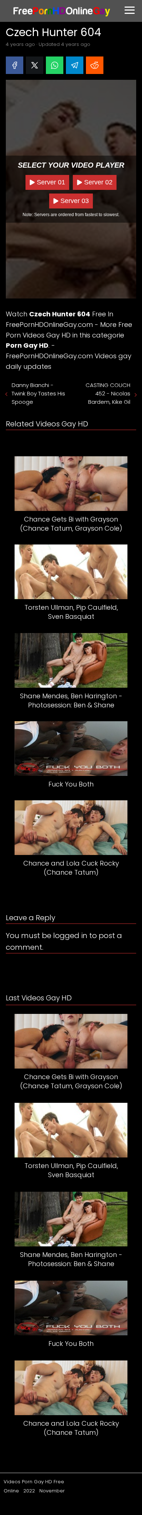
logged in (70, 935)
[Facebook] (14, 65)
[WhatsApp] (54, 65)
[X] (34, 65)
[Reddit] (94, 65)
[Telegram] (74, 65)
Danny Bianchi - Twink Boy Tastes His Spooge (38, 393)
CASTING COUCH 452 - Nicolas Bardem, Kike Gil (108, 393)
